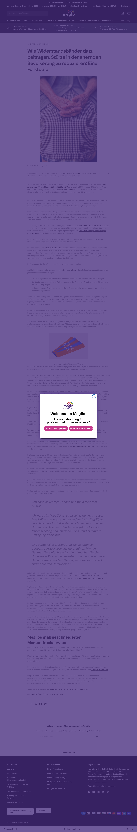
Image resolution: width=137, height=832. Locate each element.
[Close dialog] (94, 396)
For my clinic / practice (56, 428)
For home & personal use (81, 428)
